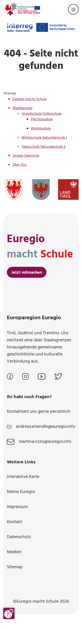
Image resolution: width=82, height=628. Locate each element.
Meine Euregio (21, 492)
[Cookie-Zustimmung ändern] (8, 613)
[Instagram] (25, 376)
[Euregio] (22, 9)
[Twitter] (58, 376)
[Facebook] (10, 376)
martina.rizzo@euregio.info (45, 441)
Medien (14, 552)
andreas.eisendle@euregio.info (45, 426)
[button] (73, 9)
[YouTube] (42, 376)
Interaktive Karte (23, 476)
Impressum (17, 507)
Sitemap (15, 567)
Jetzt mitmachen (26, 272)
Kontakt (14, 522)
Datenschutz (19, 537)
